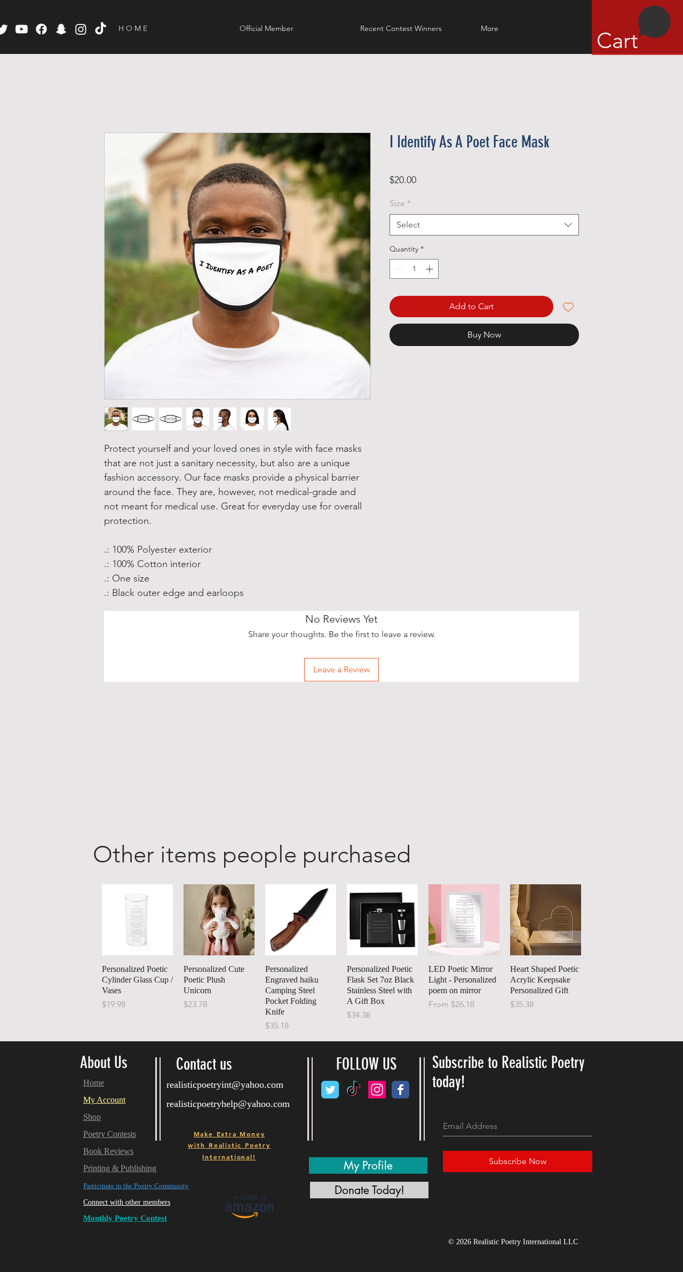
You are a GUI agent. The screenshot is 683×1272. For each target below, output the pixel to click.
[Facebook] (41, 29)
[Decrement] (397, 269)
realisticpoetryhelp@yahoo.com (228, 1103)
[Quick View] (137, 919)
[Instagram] (81, 29)
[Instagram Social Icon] (377, 1089)
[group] (341, 958)
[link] (634, 29)
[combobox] (484, 224)
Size (400, 203)
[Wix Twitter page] (330, 1089)
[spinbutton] (414, 269)
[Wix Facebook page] (400, 1089)
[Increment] (430, 269)
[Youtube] (21, 29)
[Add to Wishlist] (568, 306)
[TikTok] (100, 29)
